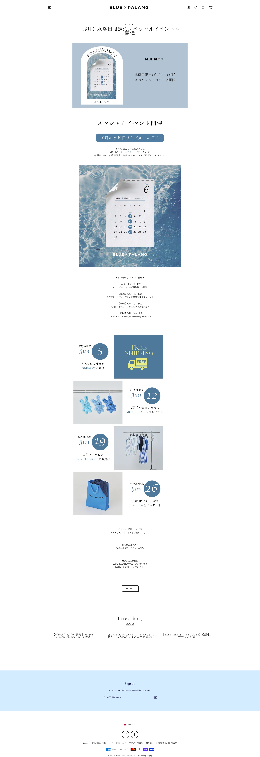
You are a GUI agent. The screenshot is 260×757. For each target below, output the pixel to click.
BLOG (131, 588)
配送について (121, 743)
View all (130, 623)
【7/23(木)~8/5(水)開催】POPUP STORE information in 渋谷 (73, 635)
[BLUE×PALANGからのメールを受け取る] (155, 697)
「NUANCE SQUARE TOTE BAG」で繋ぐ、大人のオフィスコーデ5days (130, 635)
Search (86, 743)
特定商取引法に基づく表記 (166, 743)
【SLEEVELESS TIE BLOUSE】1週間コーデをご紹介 (187, 635)
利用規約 (149, 743)
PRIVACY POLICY (136, 743)
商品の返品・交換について (102, 743)
